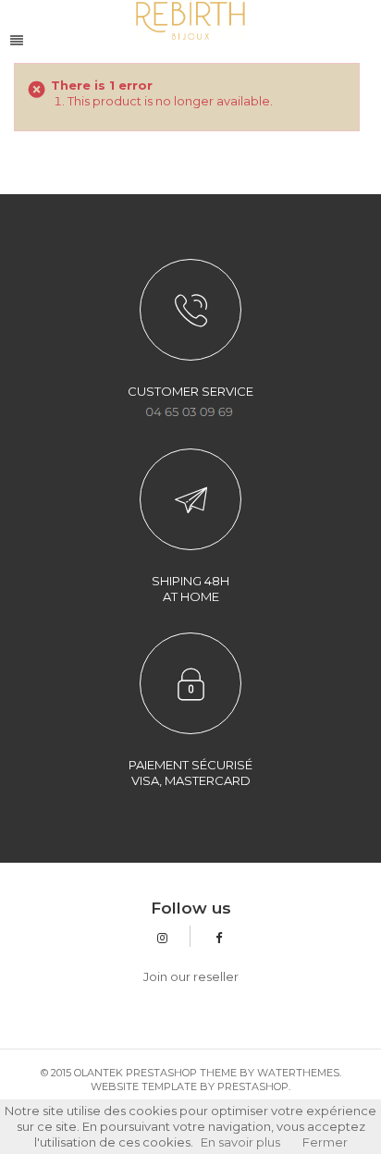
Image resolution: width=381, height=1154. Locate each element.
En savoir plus (240, 1142)
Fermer (325, 1142)
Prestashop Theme (181, 1072)
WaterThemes (298, 1072)
